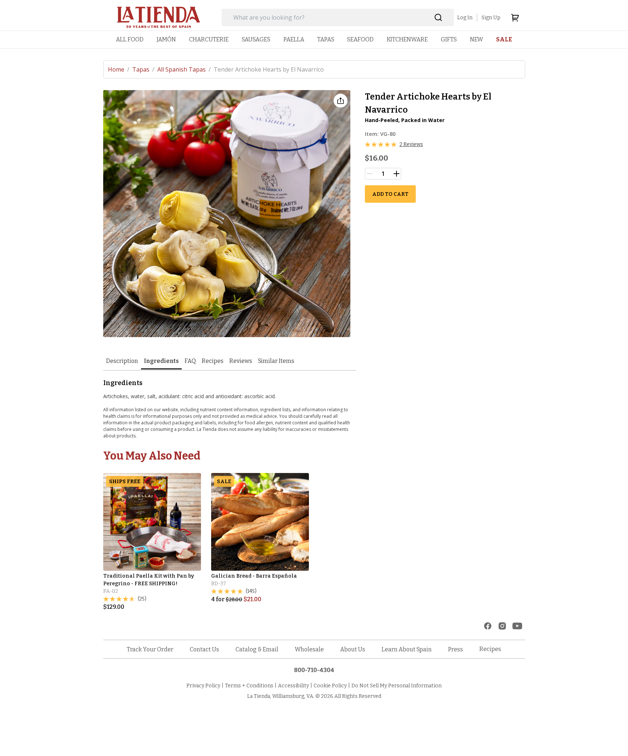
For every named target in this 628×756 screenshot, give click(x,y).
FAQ (190, 360)
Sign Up (491, 18)
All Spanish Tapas (184, 69)
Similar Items (276, 360)
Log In (464, 18)
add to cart (390, 194)
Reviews (240, 360)
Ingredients (161, 360)
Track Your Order (150, 649)
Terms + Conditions (249, 686)
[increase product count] (396, 173)
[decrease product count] (369, 173)
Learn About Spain (407, 649)
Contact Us (204, 649)
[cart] (515, 17)
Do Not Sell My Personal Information (396, 686)
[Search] (438, 17)
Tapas (143, 69)
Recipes (213, 360)
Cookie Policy (330, 686)
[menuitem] (130, 39)
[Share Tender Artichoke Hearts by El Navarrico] (340, 101)
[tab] (122, 361)
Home (118, 69)
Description (122, 360)
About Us (352, 649)
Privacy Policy (203, 686)
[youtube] (517, 626)
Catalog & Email (257, 649)
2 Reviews (411, 144)
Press (455, 649)
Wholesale (309, 649)
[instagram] (502, 626)
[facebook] (487, 626)
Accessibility (293, 686)
